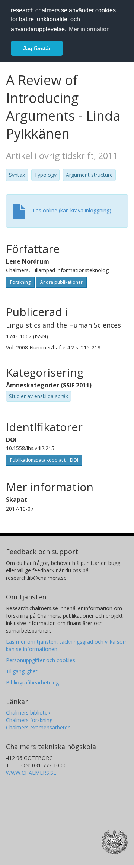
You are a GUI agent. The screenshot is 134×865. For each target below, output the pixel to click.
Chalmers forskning (29, 719)
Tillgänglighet (22, 671)
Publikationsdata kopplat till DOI (44, 460)
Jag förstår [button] (37, 48)
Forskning (20, 282)
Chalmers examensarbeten (38, 727)
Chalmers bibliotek (28, 712)
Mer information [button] (89, 29)
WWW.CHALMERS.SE (31, 772)
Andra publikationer (61, 282)
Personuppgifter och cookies (40, 660)
